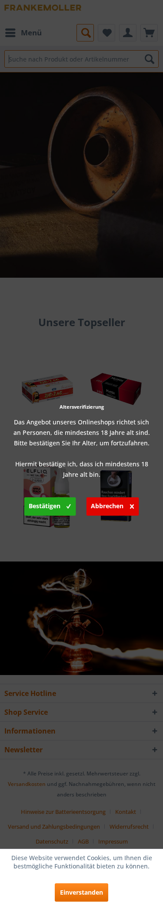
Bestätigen (44, 506)
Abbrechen (107, 506)
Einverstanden (81, 892)
